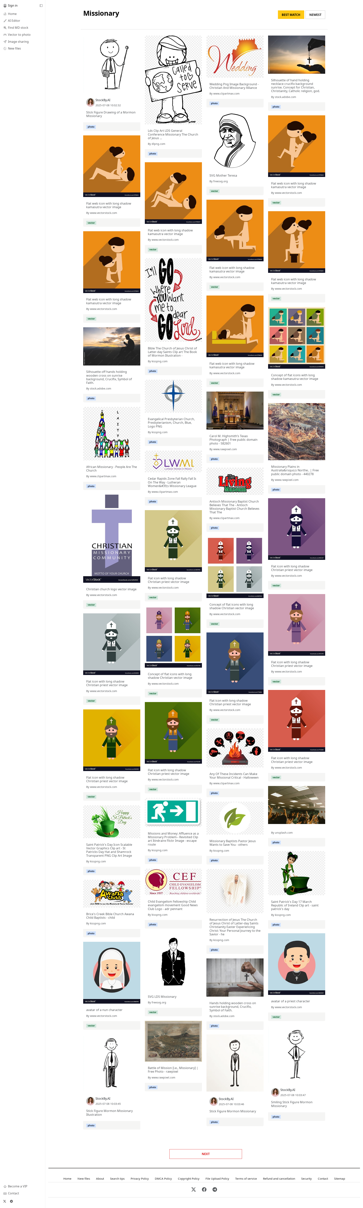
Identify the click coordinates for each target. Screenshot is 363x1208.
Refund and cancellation (279, 1178)
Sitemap (339, 1178)
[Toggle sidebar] (41, 5)
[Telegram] (11, 1201)
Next (206, 1154)
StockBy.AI (102, 100)
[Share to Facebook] (130, 89)
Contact (323, 1178)
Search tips (117, 1178)
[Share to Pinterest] (136, 89)
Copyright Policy (188, 1178)
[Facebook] (204, 1189)
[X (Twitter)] (5, 1201)
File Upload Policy (217, 1178)
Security (306, 1178)
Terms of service (246, 1178)
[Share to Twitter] (123, 89)
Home (67, 1178)
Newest (315, 15)
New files (84, 1178)
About (100, 1178)
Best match (291, 15)
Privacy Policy (140, 1178)
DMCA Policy (163, 1178)
